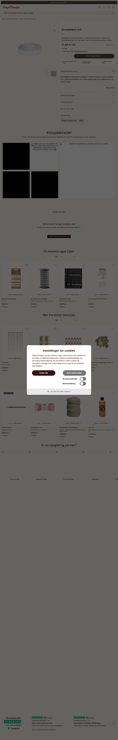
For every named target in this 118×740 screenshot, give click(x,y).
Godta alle (43, 373)
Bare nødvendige (74, 373)
